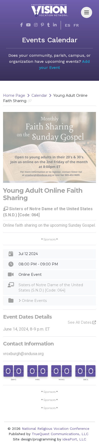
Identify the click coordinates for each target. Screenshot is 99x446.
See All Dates (80, 322)
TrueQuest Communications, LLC (60, 434)
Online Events (34, 300)
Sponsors (49, 239)
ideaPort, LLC (74, 439)
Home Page (14, 95)
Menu (86, 12)
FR (76, 25)
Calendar (39, 95)
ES (67, 25)
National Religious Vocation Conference (55, 428)
